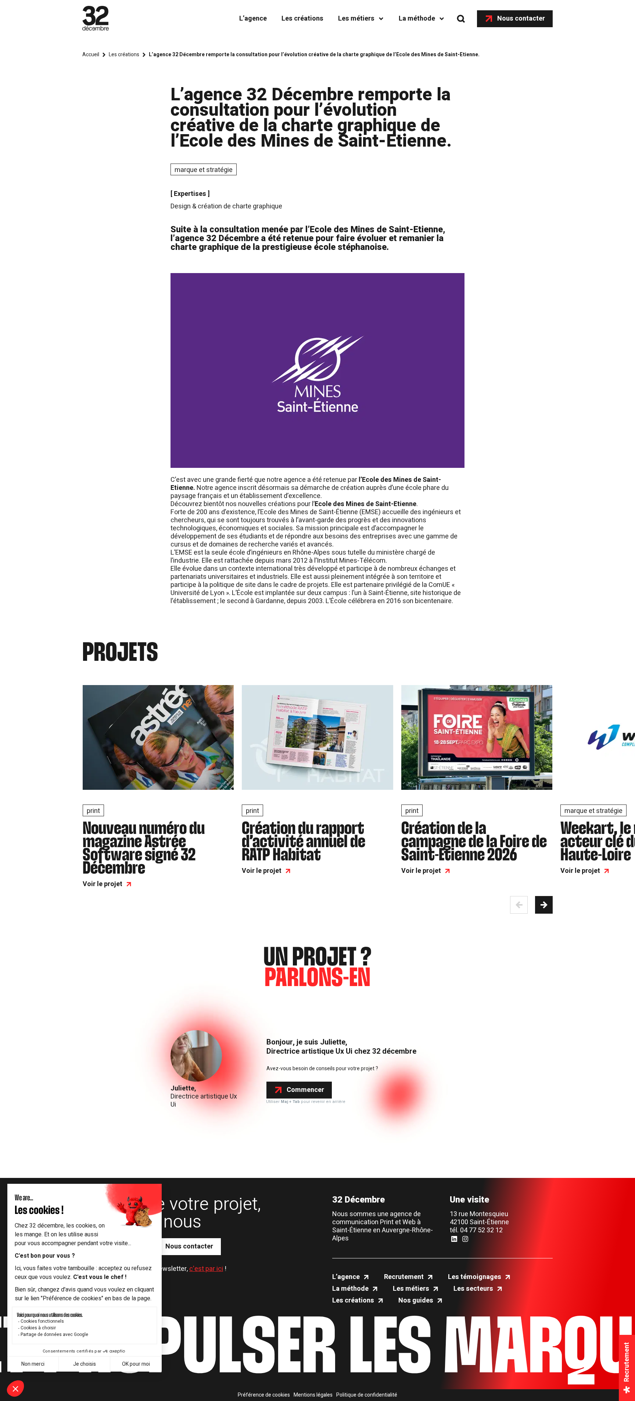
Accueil (90, 55)
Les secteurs (473, 1289)
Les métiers (356, 19)
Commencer (305, 1090)
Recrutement (404, 1277)
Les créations (302, 19)
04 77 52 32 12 (481, 1230)
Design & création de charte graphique (226, 206)
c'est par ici (206, 1269)
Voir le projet (102, 884)
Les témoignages (474, 1277)
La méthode (417, 19)
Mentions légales (313, 1395)
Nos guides (415, 1300)
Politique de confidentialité (366, 1395)
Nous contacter (521, 19)
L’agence (253, 19)
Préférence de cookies (264, 1395)
